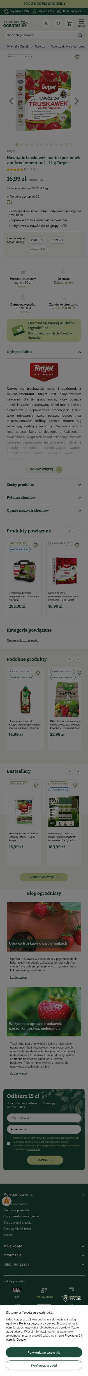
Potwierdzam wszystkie (44, 1352)
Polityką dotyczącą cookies (37, 1323)
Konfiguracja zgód (44, 1365)
